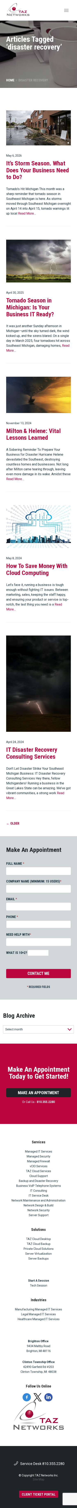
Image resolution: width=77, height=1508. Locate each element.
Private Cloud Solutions (39, 1248)
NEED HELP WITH (18, 935)
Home (10, 80)
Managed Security (38, 1156)
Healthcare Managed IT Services (39, 1319)
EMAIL (11, 899)
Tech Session (38, 1285)
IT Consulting (38, 1190)
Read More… (27, 213)
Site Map (38, 1479)
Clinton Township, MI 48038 (38, 1371)
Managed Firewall (38, 1161)
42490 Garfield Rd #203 (38, 1366)
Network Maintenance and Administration (38, 1200)
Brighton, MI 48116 (38, 1351)
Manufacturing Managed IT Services (38, 1309)
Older (12, 823)
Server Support (38, 1215)
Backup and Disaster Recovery (38, 1180)
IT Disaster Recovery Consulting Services (31, 753)
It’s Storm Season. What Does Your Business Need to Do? (37, 170)
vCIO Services (38, 1166)
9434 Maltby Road (38, 1346)
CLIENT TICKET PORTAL (38, 1494)
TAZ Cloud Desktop (38, 1239)
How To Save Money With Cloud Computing (36, 569)
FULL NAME (15, 864)
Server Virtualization (38, 1253)
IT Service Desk (38, 1195)
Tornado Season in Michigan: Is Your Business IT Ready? (30, 307)
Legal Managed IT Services (38, 1314)
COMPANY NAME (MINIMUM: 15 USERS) (33, 881)
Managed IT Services (38, 1151)
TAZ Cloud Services (38, 1171)
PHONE (12, 917)
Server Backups (38, 1258)
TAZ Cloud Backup (39, 1244)
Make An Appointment (38, 1092)
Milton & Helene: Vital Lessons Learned (33, 434)
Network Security (39, 1210)
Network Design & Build (38, 1205)
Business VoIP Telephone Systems (38, 1185)
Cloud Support (38, 1176)
